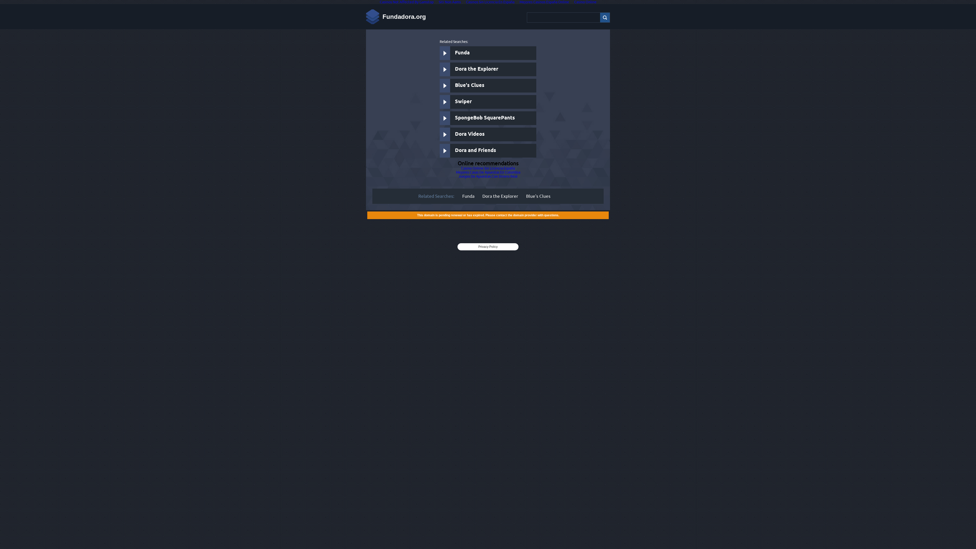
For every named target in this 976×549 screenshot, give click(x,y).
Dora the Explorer (476, 69)
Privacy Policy (488, 247)
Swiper (463, 101)
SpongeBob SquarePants (485, 118)
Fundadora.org (404, 16)
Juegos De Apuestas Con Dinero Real (488, 176)
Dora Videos (470, 134)
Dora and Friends (475, 150)
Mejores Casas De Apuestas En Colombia (488, 172)
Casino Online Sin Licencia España (488, 168)
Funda (462, 53)
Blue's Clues (469, 85)
